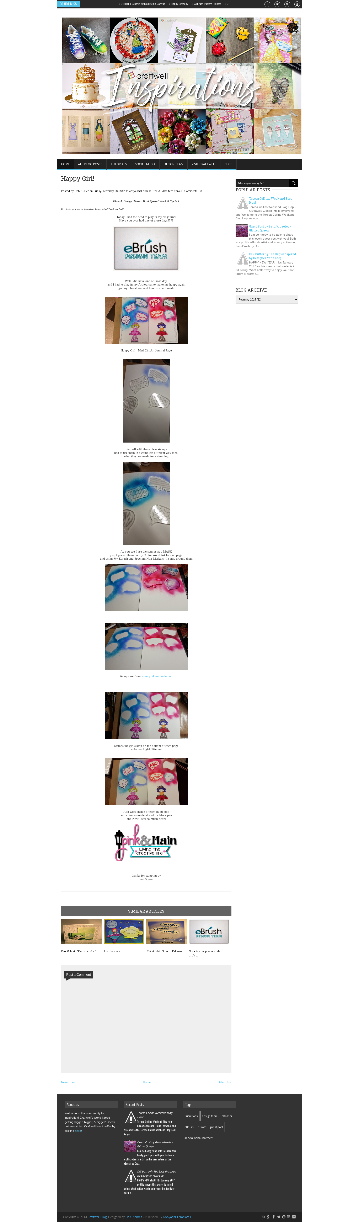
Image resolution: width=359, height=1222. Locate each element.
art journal (136, 191)
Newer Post (68, 1082)
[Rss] (264, 1217)
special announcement (198, 1138)
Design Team (173, 164)
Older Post (224, 1082)
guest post (216, 1127)
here (78, 1130)
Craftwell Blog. (98, 1217)
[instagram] (294, 1217)
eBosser (227, 1116)
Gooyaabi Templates (177, 1217)
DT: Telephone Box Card (217, 4)
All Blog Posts (90, 164)
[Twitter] (279, 1217)
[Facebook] (274, 1217)
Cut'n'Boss (191, 1116)
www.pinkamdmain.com (157, 676)
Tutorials (119, 164)
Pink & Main (160, 191)
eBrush (147, 191)
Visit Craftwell (204, 164)
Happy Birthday (156, 4)
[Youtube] (289, 1217)
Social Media (145, 164)
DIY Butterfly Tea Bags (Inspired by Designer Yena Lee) (272, 256)
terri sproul (175, 191)
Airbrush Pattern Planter (185, 4)
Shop (228, 164)
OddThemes (133, 1217)
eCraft (202, 1127)
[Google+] (269, 1217)
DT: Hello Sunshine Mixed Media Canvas (120, 4)
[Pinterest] (284, 1217)
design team (210, 1116)
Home (65, 164)
